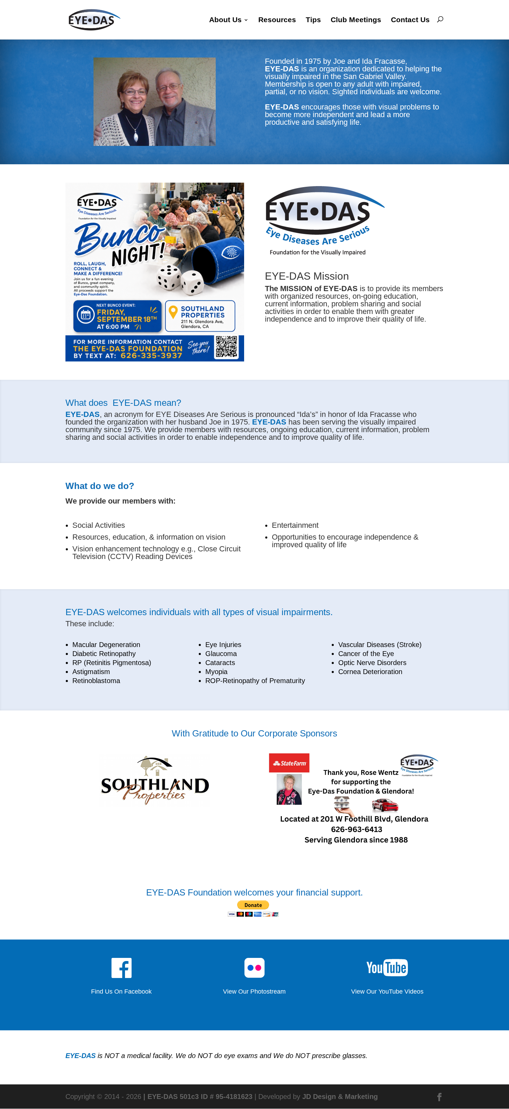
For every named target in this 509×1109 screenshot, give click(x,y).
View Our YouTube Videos (387, 991)
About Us (225, 20)
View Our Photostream (254, 991)
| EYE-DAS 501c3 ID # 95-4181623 (197, 1096)
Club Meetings (356, 20)
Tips (313, 20)
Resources (277, 20)
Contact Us (410, 20)
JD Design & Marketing (340, 1096)
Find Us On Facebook (121, 991)
